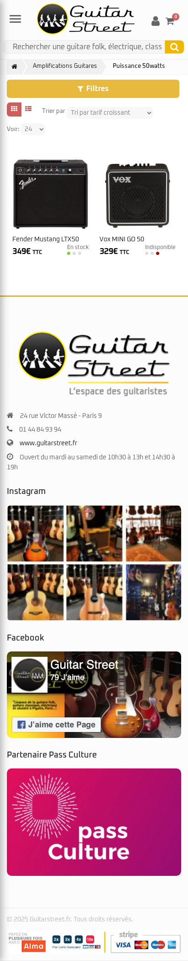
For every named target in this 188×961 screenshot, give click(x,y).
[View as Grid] (14, 109)
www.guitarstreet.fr (48, 443)
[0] (170, 20)
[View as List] (28, 109)
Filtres (97, 88)
